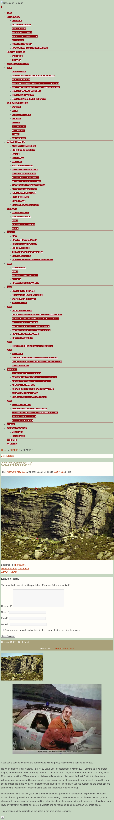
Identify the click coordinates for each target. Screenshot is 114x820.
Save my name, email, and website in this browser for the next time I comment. (42, 630)
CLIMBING (14, 450)
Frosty (8, 472)
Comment (6, 606)
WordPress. (68, 648)
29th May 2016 (19, 472)
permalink (20, 565)
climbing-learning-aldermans (15, 568)
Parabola (56, 648)
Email (4, 618)
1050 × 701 (59, 472)
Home (4, 450)
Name (4, 612)
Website (5, 624)
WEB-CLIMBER (9, 572)
